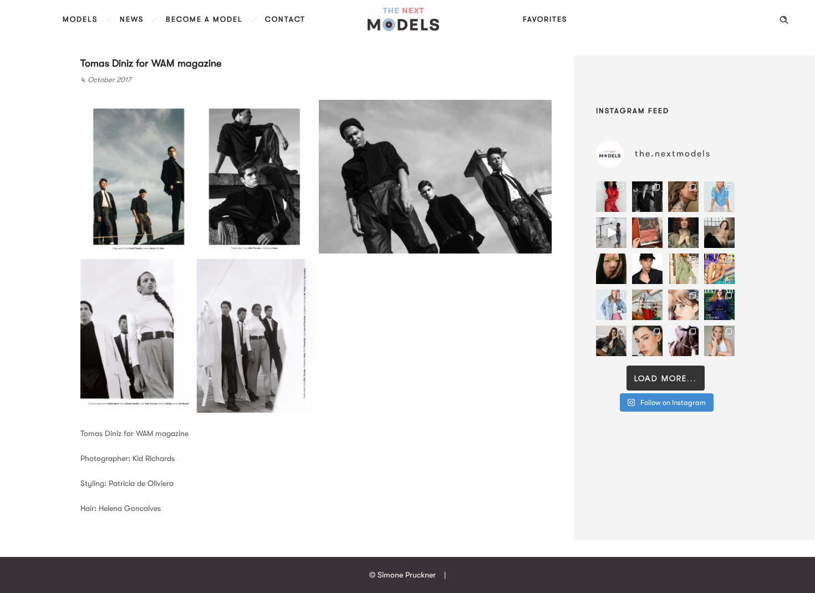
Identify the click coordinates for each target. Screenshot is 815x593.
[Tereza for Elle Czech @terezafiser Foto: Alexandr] (647, 196)
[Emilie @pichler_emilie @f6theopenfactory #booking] (611, 232)
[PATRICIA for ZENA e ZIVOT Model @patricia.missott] (683, 269)
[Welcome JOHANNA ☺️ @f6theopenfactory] (719, 196)
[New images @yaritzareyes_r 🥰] (611, 196)
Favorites (545, 19)
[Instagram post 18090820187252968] (647, 305)
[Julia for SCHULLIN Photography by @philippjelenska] (683, 196)
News (132, 19)
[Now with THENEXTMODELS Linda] (611, 269)
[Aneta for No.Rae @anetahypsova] (647, 341)
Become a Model (204, 19)
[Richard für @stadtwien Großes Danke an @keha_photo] (647, 232)
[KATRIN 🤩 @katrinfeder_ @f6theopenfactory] (611, 305)
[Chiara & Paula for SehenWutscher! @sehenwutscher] (611, 341)
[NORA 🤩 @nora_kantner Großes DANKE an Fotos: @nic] (683, 305)
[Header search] (784, 20)
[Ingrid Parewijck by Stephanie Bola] (719, 341)
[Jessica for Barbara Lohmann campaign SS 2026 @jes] (683, 341)
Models (80, 19)
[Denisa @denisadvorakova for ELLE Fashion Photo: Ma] (719, 269)
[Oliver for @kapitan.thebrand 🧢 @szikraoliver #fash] (647, 269)
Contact (285, 19)
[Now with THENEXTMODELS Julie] (683, 232)
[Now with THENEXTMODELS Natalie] (719, 232)
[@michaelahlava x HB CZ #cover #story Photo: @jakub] (719, 305)
